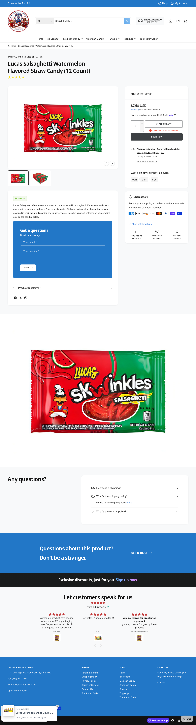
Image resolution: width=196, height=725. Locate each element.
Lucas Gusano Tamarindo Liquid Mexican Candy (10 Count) (35, 712)
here (129, 502)
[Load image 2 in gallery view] (40, 178)
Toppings (128, 38)
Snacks (113, 38)
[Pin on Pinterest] (26, 298)
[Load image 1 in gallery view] (18, 178)
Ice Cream (52, 38)
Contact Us (87, 689)
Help (164, 3)
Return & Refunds (91, 672)
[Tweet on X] (20, 298)
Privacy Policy (89, 680)
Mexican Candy (71, 38)
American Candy (95, 38)
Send (26, 267)
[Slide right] (112, 163)
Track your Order (90, 693)
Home (13, 46)
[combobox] (93, 21)
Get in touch (139, 553)
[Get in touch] (178, 21)
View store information (147, 161)
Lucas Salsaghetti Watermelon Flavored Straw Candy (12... (45, 46)
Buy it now (156, 137)
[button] (185, 21)
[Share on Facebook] (15, 298)
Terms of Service (90, 685)
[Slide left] (106, 163)
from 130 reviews (96, 607)
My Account (181, 3)
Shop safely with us (142, 224)
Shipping (135, 109)
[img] (98, 603)
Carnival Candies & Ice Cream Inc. (25, 57)
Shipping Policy (89, 676)
